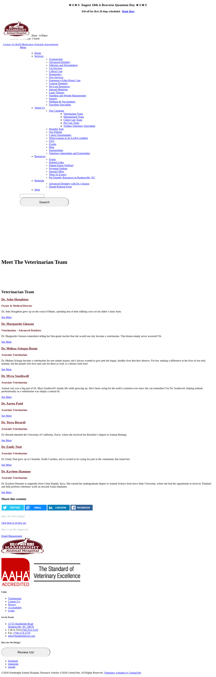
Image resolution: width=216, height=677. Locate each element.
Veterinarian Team (73, 113)
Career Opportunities (60, 135)
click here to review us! (13, 522)
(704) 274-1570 (22, 632)
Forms (52, 159)
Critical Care (55, 71)
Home (37, 53)
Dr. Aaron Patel (12, 403)
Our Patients (55, 132)
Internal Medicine (58, 89)
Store (37, 189)
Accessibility (15, 607)
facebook (13, 660)
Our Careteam (56, 110)
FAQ (51, 141)
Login (11, 610)
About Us (39, 107)
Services (38, 56)
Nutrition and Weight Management (67, 95)
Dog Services (56, 77)
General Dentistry (58, 83)
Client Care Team (72, 119)
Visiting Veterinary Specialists (79, 126)
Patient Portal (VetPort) (61, 165)
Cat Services (55, 68)
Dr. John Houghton (15, 299)
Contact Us (9, 44)
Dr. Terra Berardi (13, 422)
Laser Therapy (56, 92)
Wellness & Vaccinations (62, 101)
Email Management (11, 536)
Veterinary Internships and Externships (69, 153)
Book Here (128, 11)
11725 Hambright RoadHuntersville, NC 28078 (21, 625)
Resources (39, 156)
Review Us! (26, 652)
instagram (13, 663)
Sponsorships (56, 150)
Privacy (12, 604)
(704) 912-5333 (29, 629)
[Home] (16, 35)
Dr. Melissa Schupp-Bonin (19, 348)
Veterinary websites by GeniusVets (122, 672)
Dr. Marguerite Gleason (17, 324)
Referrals (39, 180)
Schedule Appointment (46, 44)
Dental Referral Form (60, 186)
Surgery (53, 98)
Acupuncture (56, 59)
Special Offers (56, 171)
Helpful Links (56, 162)
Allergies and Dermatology (63, 65)
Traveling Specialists (60, 104)
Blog (51, 147)
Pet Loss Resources (59, 86)
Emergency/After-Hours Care (64, 80)
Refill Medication (24, 44)
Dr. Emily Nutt (11, 447)
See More (6, 317)
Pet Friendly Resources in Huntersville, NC (72, 177)
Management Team (73, 116)
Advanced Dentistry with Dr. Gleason (69, 183)
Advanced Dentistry (59, 62)
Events (52, 144)
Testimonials (14, 598)
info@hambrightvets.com (21, 635)
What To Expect (57, 174)
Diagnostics (55, 74)
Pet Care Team (71, 122)
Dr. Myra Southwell (15, 376)
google (11, 667)
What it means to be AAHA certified (68, 138)
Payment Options (58, 168)
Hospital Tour (56, 129)
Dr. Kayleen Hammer (16, 471)
